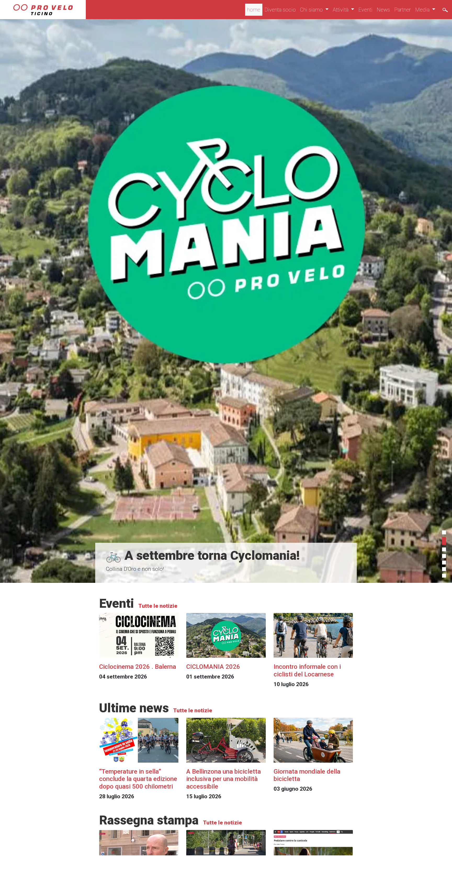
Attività (341, 10)
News (383, 10)
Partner (402, 10)
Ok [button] (426, 864)
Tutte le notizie (157, 606)
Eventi (365, 10)
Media (423, 10)
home (253, 10)
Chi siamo (312, 10)
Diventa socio (280, 10)
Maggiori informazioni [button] (316, 864)
